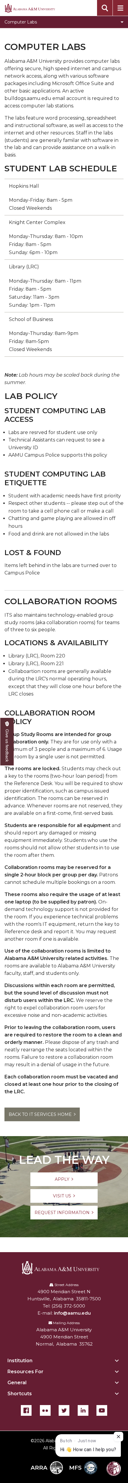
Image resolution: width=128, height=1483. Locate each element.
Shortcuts (19, 1393)
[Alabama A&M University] (64, 1267)
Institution (19, 1360)
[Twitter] (64, 1410)
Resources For (25, 1371)
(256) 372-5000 (68, 1306)
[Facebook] (26, 1410)
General (16, 1382)
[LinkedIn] (83, 1410)
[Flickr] (45, 1410)
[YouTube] (101, 1410)
